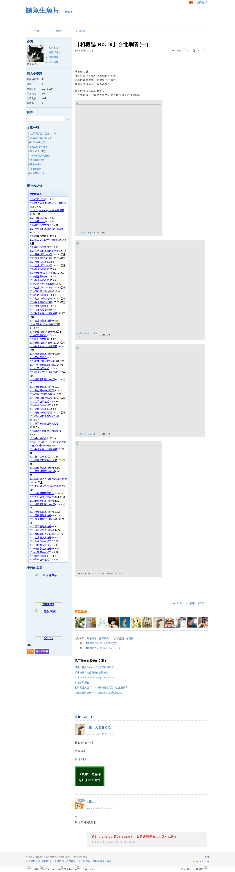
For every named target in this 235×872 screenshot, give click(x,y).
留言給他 (53, 62)
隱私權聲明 (98, 861)
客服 (109, 861)
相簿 (59, 31)
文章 (37, 31)
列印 (204, 603)
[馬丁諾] (80, 622)
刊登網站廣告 (33, 861)
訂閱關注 (53, 57)
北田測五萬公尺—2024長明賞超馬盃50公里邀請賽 (101, 687)
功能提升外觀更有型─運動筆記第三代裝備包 (98, 692)
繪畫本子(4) (36, 164)
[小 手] (91, 622)
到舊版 (69, 11)
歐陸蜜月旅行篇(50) (40, 138)
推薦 (179, 603)
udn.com (205, 861)
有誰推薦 (81, 611)
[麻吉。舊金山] (203, 622)
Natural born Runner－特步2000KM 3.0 (95, 677)
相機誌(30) (35, 168)
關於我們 (47, 861)
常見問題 (59, 861)
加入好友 (53, 47)
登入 (182, 869)
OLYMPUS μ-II (85, 232)
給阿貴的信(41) (38, 160)
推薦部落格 (55, 52)
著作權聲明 (84, 861)
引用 (192, 603)
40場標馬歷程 (82, 682)
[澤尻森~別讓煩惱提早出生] (125, 622)
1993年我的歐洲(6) (40, 155)
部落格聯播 (42, 651)
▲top (206, 856)
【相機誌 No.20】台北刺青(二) (101, 643)
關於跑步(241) (37, 151)
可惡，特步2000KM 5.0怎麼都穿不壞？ (95, 667)
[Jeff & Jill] (192, 622)
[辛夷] (136, 622)
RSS (30, 651)
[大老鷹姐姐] (158, 622)
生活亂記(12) (37, 173)
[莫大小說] (181, 622)
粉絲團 (35, 869)
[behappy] (169, 622)
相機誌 (129, 638)
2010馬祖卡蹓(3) (39, 146)
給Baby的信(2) (38, 142)
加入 (189, 869)
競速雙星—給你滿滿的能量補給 (91, 672)
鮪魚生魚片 (43, 10)
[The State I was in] (102, 622)
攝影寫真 (104, 638)
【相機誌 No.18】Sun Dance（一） (103, 648)
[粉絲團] (29, 867)
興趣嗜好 (91, 638)
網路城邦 (198, 869)
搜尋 (67, 118)
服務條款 (71, 861)
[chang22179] (113, 622)
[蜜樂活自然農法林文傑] (147, 622)
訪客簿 (80, 31)
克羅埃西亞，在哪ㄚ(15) (43, 133)
